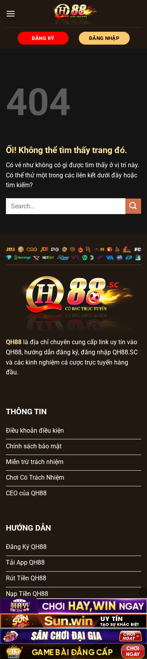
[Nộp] (133, 206)
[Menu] (10, 13)
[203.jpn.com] (73, 13)
